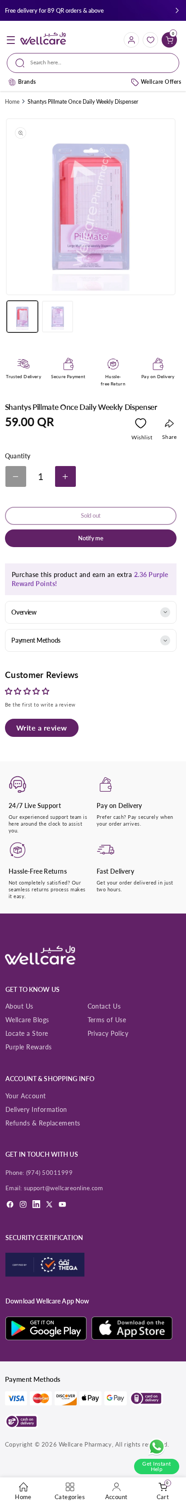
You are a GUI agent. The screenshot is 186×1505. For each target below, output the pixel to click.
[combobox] (92, 63)
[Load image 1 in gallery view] (22, 316)
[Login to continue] (140, 425)
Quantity (18, 456)
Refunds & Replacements (42, 1123)
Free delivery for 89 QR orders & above (54, 10)
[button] (177, 11)
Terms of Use (107, 1020)
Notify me (90, 538)
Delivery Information (36, 1109)
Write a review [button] (41, 727)
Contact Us (104, 1006)
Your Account (25, 1096)
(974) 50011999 (49, 1172)
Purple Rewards (28, 1047)
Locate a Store (26, 1033)
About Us (19, 1006)
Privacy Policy (108, 1033)
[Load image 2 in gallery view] (57, 316)
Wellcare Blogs (27, 1020)
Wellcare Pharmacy (85, 1444)
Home (12, 101)
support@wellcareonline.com (63, 1188)
